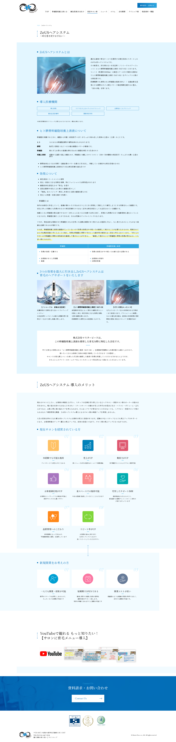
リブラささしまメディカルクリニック (88, 108)
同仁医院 (53, 108)
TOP (38, 25)
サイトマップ (52, 737)
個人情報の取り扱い (40, 737)
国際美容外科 (88, 113)
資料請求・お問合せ (147, 5)
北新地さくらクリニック (122, 108)
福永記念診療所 (53, 113)
